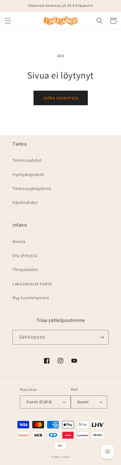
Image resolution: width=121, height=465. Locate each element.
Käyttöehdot (25, 202)
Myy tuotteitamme (30, 297)
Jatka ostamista (60, 98)
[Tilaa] (101, 337)
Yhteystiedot (25, 269)
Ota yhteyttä (24, 255)
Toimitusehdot (27, 160)
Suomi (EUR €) (39, 401)
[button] (8, 21)
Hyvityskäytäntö (28, 174)
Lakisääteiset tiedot (32, 284)
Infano (65, 456)
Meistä (18, 241)
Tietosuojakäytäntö (32, 188)
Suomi (83, 401)
